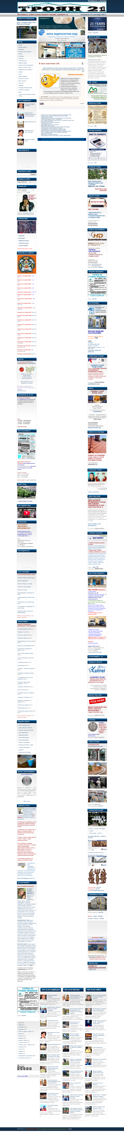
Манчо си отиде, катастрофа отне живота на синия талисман (99, 997)
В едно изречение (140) (46, 133)
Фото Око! (21, 83)
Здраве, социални (23, 62)
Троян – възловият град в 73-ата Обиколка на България (26, 23)
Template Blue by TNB (32, 1129)
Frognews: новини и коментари (26, 730)
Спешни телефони (23, 245)
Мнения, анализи (23, 47)
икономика (21, 1027)
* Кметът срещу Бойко (22, 580)
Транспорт (21, 235)
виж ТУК (34, 319)
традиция (21, 1051)
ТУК (21, 304)
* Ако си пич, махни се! (22, 635)
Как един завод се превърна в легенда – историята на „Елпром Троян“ (99, 1022)
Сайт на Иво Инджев (23, 740)
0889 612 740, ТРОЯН (96, 186)
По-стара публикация (78, 139)
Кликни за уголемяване (93, 491)
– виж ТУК (95, 32)
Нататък (82, 103)
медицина (21, 1038)
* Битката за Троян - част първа (24, 583)
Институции (22, 238)
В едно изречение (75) (49, 63)
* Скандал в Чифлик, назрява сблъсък (26, 577)
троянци (21, 1053)
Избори (20, 53)
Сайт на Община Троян (24, 725)
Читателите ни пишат (24, 78)
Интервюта (21, 49)
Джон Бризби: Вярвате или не (48, 125)
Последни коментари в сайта (25, 87)
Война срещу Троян (22, 708)
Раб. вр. (96, 918)
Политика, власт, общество (25, 51)
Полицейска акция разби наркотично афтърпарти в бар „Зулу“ (99, 1035)
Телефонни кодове (24, 243)
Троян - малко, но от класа (25, 501)
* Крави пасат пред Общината (24, 645)
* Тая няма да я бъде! (22, 662)
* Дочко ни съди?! (21, 689)
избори (20, 1024)
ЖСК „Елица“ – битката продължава (49, 134)
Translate (28, 192)
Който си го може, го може (25, 67)
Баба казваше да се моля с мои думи (50, 124)
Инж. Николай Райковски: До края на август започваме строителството (57, 120)
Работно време (92, 833)
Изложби (100, 916)
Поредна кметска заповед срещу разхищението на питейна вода (56, 118)
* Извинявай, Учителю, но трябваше (25, 692)
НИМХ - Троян (27, 801)
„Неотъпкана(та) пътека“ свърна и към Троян (51, 127)
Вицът (20, 92)
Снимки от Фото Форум (24, 742)
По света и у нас (23, 60)
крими (20, 1033)
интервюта (21, 1029)
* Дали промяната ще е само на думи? (26, 641)
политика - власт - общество (25, 1044)
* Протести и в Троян (22, 589)
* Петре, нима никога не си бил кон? (25, 657)
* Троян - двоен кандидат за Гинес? (25, 653)
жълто (20, 1022)
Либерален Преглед (23, 735)
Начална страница (62, 139)
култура (20, 1035)
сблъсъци (21, 1046)
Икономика (21, 56)
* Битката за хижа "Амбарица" (24, 586)
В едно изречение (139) (46, 117)
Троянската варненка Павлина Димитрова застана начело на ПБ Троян (54, 1082)
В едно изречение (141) (30, 121)
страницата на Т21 (27, 213)
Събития (91, 830)
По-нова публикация (46, 139)
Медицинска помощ (24, 240)
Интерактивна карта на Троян (24, 248)
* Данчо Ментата (21, 665)
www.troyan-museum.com (97, 890)
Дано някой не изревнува (47, 121)
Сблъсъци (21, 58)
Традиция (21, 85)
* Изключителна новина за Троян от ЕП (26, 711)
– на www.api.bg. (31, 363)
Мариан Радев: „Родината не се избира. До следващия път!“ (76, 1047)
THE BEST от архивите (24, 89)
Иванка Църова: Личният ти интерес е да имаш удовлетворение (56, 135)
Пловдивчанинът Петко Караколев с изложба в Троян (53, 129)
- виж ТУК (34, 312)
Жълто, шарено (22, 80)
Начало (20, 45)
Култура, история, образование (26, 65)
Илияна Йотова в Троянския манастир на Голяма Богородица (30, 114)
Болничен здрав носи (97, 1047)
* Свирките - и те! (21, 632)
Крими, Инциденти (23, 76)
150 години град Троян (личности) (96, 852)
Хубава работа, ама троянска (25, 69)
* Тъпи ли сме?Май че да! (23, 629)
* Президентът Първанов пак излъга (25, 673)
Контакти (100, 833)
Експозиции (102, 828)
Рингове (24, 390)
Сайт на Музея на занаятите (25, 727)
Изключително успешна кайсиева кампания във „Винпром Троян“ (56, 114)
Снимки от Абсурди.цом (24, 747)
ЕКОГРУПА (19, 390)
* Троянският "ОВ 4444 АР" (23, 686)
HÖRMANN (97, 411)
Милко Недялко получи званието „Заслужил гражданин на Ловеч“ (56, 131)
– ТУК (95, 126)
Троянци (21, 71)
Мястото (91, 828)
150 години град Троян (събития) (95, 855)
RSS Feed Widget (26, 167)
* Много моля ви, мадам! (23, 705)
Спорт (20, 74)
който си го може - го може (25, 1031)
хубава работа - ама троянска (26, 1055)
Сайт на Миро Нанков (24, 737)
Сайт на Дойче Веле (23, 732)
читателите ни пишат (24, 1057)
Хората (96, 828)
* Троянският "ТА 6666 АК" (23, 697)
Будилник (21, 749)
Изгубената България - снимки (26, 744)
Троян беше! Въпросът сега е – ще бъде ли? (51, 119)
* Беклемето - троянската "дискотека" (26, 668)
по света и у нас (22, 1042)
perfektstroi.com (94, 384)
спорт (20, 1049)
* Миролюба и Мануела (22, 638)
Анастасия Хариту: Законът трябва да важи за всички (53, 130)
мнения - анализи (23, 1040)
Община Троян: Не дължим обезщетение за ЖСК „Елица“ (54, 115)
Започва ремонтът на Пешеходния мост (50, 122)
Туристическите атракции (25, 752)
